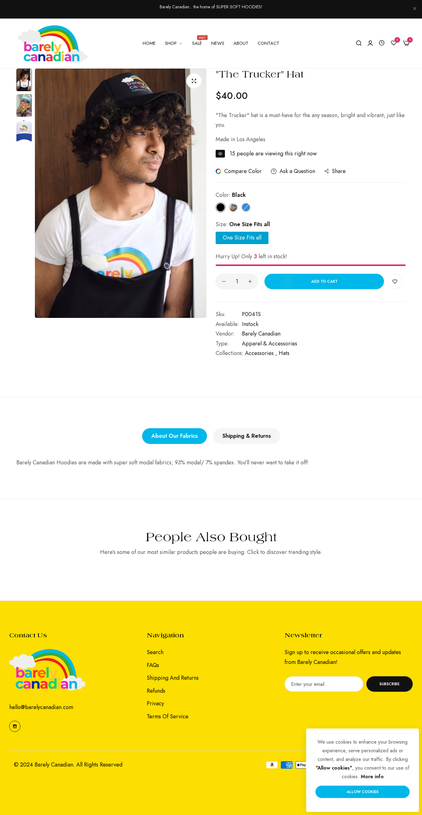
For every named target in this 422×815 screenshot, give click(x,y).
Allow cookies (362, 792)
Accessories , (261, 353)
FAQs (153, 665)
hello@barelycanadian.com (41, 707)
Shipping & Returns (246, 436)
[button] (395, 281)
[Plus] (250, 281)
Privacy (155, 703)
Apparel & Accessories (269, 344)
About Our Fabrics (174, 436)
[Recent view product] (381, 43)
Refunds (156, 690)
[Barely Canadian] (52, 43)
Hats (284, 353)
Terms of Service (167, 716)
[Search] (358, 43)
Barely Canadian (261, 334)
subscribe (389, 683)
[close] (414, 9)
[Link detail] (14, 726)
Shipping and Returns (173, 678)
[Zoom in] (194, 81)
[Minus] (223, 281)
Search (155, 652)
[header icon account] (370, 43)
